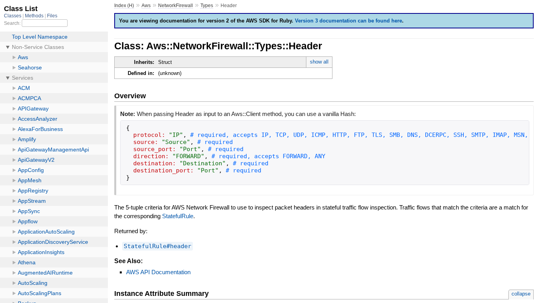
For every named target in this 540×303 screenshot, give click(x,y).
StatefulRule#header (157, 246)
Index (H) (124, 5)
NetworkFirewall (175, 5)
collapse (521, 294)
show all (319, 62)
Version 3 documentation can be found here (348, 21)
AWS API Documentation (158, 272)
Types (206, 5)
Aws (146, 5)
